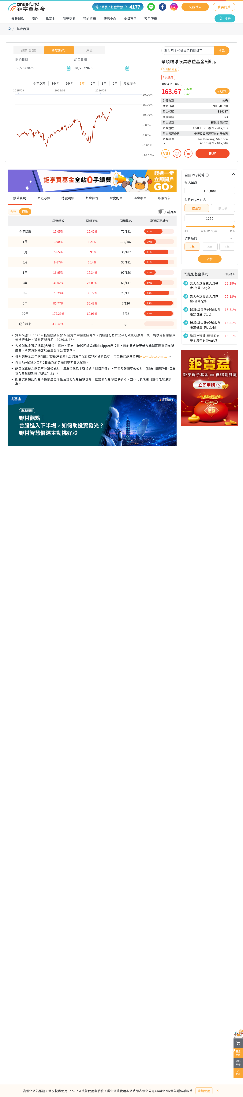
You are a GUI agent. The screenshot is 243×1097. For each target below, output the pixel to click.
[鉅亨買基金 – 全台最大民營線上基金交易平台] (26, 7)
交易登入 (195, 7)
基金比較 (237, 1052)
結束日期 (80, 59)
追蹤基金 (238, 1063)
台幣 (14, 211)
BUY (212, 153)
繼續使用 (204, 1090)
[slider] (210, 226)
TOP (238, 1073)
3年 (227, 246)
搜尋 (228, 18)
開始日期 (21, 59)
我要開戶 (224, 7)
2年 (209, 246)
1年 (192, 246)
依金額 (196, 208)
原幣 (25, 211)
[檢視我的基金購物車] (238, 1043)
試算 (210, 259)
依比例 (223, 208)
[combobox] (195, 50)
